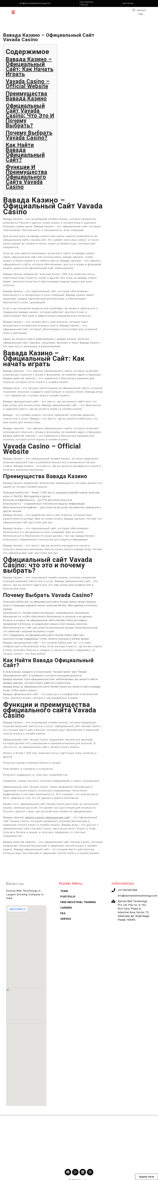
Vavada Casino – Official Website (28, 84)
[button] (13, 12)
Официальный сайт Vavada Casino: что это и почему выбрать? (30, 116)
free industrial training (78, 902)
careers (66, 907)
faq (62, 913)
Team (64, 891)
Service (65, 918)
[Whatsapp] (75, 1172)
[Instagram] (90, 1172)
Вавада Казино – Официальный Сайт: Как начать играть (30, 66)
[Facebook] (68, 1172)
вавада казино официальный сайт (47, 817)
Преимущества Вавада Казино (26, 96)
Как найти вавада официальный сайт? (25, 152)
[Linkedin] (82, 1172)
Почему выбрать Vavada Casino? (29, 135)
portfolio (67, 896)
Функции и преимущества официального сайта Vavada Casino (26, 177)
